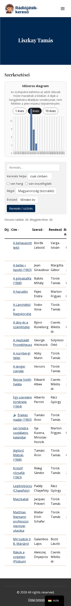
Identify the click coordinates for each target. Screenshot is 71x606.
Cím (15, 230)
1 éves (19, 111)
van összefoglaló (40, 183)
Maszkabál (20, 499)
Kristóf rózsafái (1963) (19, 472)
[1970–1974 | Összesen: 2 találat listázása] (36, 147)
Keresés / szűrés (21, 208)
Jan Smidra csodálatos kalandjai (20, 432)
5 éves (34, 111)
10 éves (50, 111)
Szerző (38, 230)
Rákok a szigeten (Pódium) (19, 557)
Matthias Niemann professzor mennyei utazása (21, 521)
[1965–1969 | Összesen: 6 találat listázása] (34, 140)
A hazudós (20, 291)
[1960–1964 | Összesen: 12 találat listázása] (31, 130)
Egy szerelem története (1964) (22, 402)
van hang (16, 183)
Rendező (56, 230)
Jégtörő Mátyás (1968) (18, 455)
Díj (8, 230)
